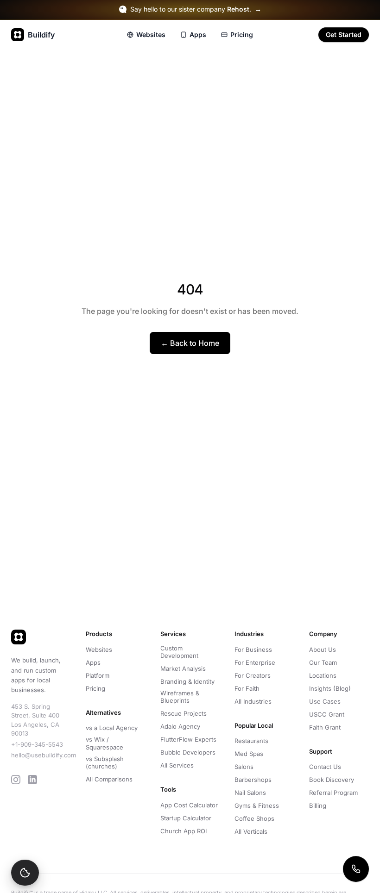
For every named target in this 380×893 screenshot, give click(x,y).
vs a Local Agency (112, 727)
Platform (97, 675)
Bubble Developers (187, 752)
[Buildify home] (41, 637)
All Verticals (250, 831)
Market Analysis (183, 668)
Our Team (323, 662)
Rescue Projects (183, 713)
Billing (317, 805)
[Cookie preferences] (25, 873)
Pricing (241, 34)
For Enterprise (254, 662)
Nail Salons (250, 792)
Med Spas (248, 753)
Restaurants (251, 740)
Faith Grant (325, 727)
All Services (177, 765)
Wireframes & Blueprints (179, 696)
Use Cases (325, 701)
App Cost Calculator (189, 805)
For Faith (247, 688)
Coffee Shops (254, 818)
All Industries (253, 701)
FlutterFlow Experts (188, 739)
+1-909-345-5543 (37, 744)
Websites (150, 34)
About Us (322, 649)
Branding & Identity (187, 681)
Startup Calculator (185, 818)
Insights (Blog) (330, 688)
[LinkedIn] (32, 779)
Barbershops (253, 779)
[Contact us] (356, 869)
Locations (322, 675)
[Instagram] (15, 779)
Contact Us (325, 766)
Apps (198, 34)
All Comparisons (109, 779)
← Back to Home (190, 343)
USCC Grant (326, 714)
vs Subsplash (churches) (105, 762)
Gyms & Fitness (256, 805)
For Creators (252, 675)
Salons (243, 766)
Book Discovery (331, 779)
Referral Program (333, 792)
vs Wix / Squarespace (104, 743)
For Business (253, 649)
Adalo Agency (180, 726)
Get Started (343, 34)
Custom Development (179, 651)
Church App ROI (183, 831)
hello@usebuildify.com (43, 755)
